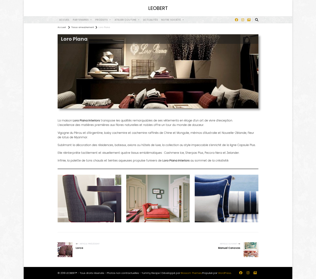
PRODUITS (101, 19)
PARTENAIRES (81, 19)
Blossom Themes (191, 273)
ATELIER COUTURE (125, 19)
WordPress (224, 273)
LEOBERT (158, 8)
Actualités (150, 19)
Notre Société (171, 19)
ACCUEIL (64, 19)
